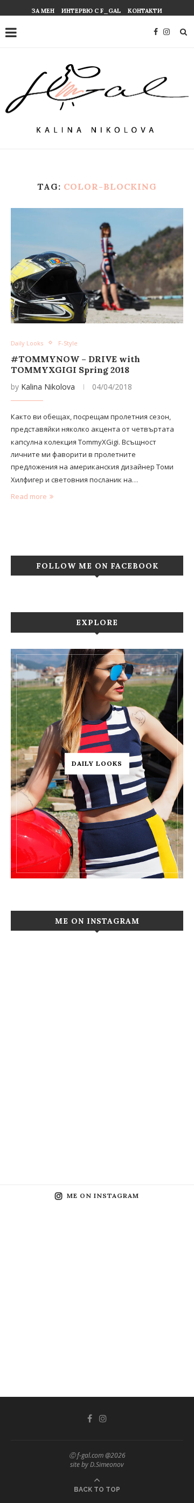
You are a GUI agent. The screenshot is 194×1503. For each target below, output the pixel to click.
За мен (43, 11)
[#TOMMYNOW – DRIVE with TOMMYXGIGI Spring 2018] (97, 265)
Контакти (145, 11)
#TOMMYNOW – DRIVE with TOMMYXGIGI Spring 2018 (75, 364)
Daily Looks (27, 343)
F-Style (68, 343)
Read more (29, 496)
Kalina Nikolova (48, 387)
